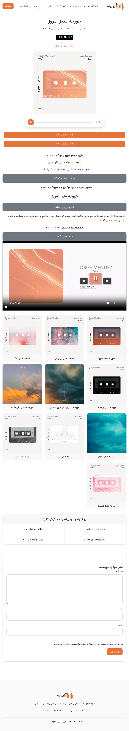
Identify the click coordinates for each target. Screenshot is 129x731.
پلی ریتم (69, 711)
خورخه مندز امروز (74, 155)
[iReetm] (115, 6)
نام (120, 609)
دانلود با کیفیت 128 (64, 143)
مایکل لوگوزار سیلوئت (33, 539)
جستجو (8, 6)
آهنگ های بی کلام (66, 28)
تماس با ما (48, 6)
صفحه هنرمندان (77, 6)
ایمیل (119, 624)
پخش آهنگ (61, 6)
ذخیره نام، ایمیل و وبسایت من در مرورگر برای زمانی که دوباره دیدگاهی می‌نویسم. (88, 644)
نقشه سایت (81, 711)
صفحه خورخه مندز (71, 227)
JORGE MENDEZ (64, 37)
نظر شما (119, 571)
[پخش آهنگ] (31, 122)
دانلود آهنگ (93, 6)
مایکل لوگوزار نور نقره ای (95, 539)
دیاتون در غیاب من (33, 529)
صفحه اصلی (84, 28)
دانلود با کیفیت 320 (64, 134)
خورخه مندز (66, 162)
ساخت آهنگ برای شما (52, 711)
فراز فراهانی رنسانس (95, 529)
